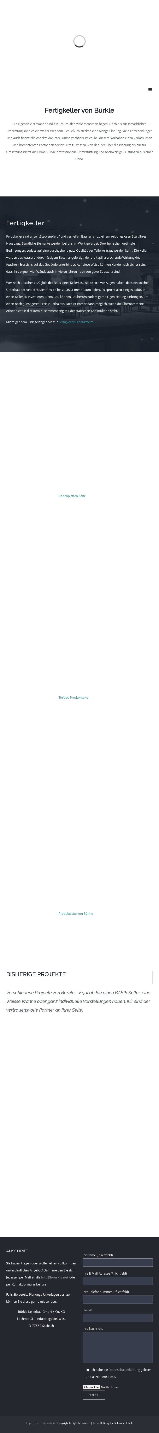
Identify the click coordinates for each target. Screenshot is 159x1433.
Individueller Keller (111, 1145)
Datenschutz (48, 1423)
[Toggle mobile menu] (150, 89)
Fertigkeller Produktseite (76, 322)
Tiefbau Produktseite (73, 697)
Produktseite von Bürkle (76, 913)
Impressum (32, 1423)
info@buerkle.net (55, 1277)
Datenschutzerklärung (124, 1370)
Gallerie (124, 1145)
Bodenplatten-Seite (72, 496)
